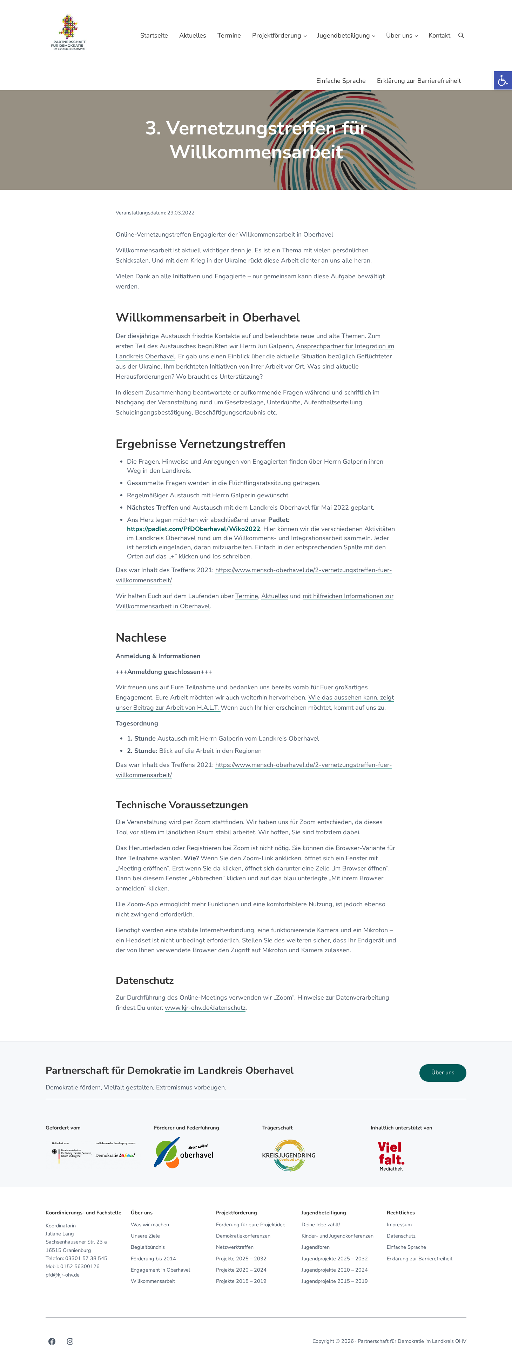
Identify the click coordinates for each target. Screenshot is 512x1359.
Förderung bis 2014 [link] (153, 1259)
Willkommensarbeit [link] (153, 1281)
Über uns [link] (442, 1072)
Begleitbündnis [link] (148, 1247)
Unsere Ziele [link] (145, 1236)
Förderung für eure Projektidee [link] (250, 1225)
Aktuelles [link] (274, 596)
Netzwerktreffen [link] (235, 1247)
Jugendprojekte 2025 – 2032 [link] (335, 1259)
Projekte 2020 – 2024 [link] (241, 1270)
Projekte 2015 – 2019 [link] (241, 1281)
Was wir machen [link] (150, 1225)
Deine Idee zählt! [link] (321, 1225)
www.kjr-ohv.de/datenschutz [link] (205, 1007)
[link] (503, 80)
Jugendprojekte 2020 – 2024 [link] (335, 1270)
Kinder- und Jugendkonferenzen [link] (337, 1236)
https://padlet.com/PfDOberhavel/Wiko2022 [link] (193, 529)
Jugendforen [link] (316, 1247)
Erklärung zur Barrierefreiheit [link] (419, 1259)
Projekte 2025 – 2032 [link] (241, 1259)
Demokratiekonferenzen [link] (243, 1236)
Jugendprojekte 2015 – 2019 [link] (335, 1281)
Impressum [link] (399, 1225)
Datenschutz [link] (401, 1236)
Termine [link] (246, 596)
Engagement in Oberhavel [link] (160, 1270)
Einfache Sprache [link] (406, 1247)
